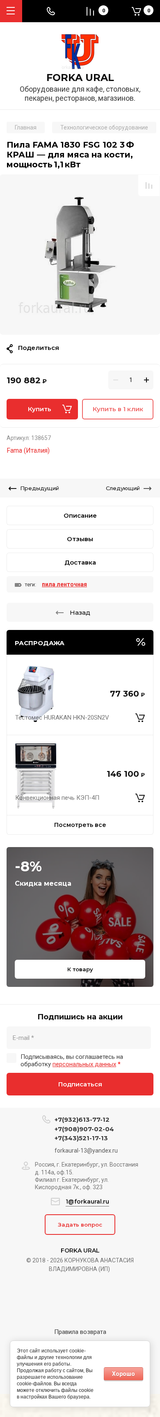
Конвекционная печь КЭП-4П (57, 797)
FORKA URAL (80, 77)
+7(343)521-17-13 (81, 1138)
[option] (80, 254)
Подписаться (80, 1084)
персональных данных (84, 1064)
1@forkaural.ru (87, 1201)
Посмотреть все (80, 825)
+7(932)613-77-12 (82, 1119)
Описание (80, 515)
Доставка (80, 562)
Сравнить (149, 185)
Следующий (123, 488)
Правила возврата (80, 1332)
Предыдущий (39, 488)
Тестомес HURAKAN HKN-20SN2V (62, 717)
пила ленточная (64, 584)
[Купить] (140, 717)
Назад (80, 612)
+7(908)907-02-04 (84, 1129)
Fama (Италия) (28, 450)
